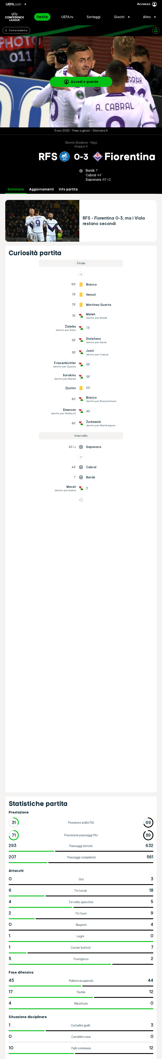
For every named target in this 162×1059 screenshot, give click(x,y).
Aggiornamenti (41, 189)
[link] (42, 17)
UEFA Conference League (14, 17)
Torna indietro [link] (18, 30)
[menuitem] (44, 17)
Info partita (68, 189)
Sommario (16, 189)
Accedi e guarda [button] (84, 82)
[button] (121, 17)
